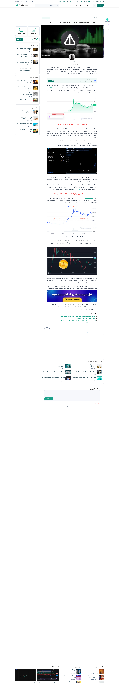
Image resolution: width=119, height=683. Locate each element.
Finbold (50, 88)
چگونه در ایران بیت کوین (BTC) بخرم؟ (24, 100)
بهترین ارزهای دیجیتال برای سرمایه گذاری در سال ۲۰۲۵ (24, 124)
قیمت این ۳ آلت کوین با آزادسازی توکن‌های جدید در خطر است (53, 378)
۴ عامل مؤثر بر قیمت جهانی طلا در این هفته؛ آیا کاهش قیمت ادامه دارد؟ (24, 49)
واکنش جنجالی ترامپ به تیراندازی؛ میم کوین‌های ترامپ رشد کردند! (84, 372)
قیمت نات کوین (89, 198)
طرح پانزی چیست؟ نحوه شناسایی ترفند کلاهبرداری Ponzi (24, 93)
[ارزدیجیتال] (21, 5)
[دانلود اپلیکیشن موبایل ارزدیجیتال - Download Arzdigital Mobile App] (72, 296)
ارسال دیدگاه (49, 398)
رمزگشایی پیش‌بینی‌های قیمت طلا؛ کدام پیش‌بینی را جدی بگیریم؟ (84, 365)
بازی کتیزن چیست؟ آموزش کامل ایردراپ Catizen (24, 111)
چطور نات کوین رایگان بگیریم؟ (88, 323)
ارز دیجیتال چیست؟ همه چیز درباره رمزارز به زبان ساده (24, 81)
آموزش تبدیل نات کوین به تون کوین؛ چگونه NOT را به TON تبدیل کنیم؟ (78, 321)
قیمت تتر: (67, 1)
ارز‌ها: (103, 1)
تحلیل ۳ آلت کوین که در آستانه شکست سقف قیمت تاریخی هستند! (84, 378)
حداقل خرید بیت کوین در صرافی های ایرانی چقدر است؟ (24, 130)
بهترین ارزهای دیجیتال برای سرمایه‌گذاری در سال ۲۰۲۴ (24, 118)
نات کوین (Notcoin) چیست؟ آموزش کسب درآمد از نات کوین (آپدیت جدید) (78, 316)
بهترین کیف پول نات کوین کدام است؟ (86, 318)
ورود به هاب (19, 39)
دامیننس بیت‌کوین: (95, 1)
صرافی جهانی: (84, 1)
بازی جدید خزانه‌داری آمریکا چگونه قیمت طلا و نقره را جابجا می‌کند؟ (24, 55)
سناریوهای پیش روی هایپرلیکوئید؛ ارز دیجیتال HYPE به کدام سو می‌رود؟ (53, 365)
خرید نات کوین (76, 189)
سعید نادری (72, 61)
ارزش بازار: (78, 1)
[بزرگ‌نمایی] (95, 97)
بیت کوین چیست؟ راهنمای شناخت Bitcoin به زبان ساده (24, 87)
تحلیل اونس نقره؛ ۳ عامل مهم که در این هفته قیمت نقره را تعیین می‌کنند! (53, 372)
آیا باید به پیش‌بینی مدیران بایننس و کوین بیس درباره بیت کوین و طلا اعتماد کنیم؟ (24, 62)
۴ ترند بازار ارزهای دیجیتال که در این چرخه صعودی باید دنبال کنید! (24, 69)
